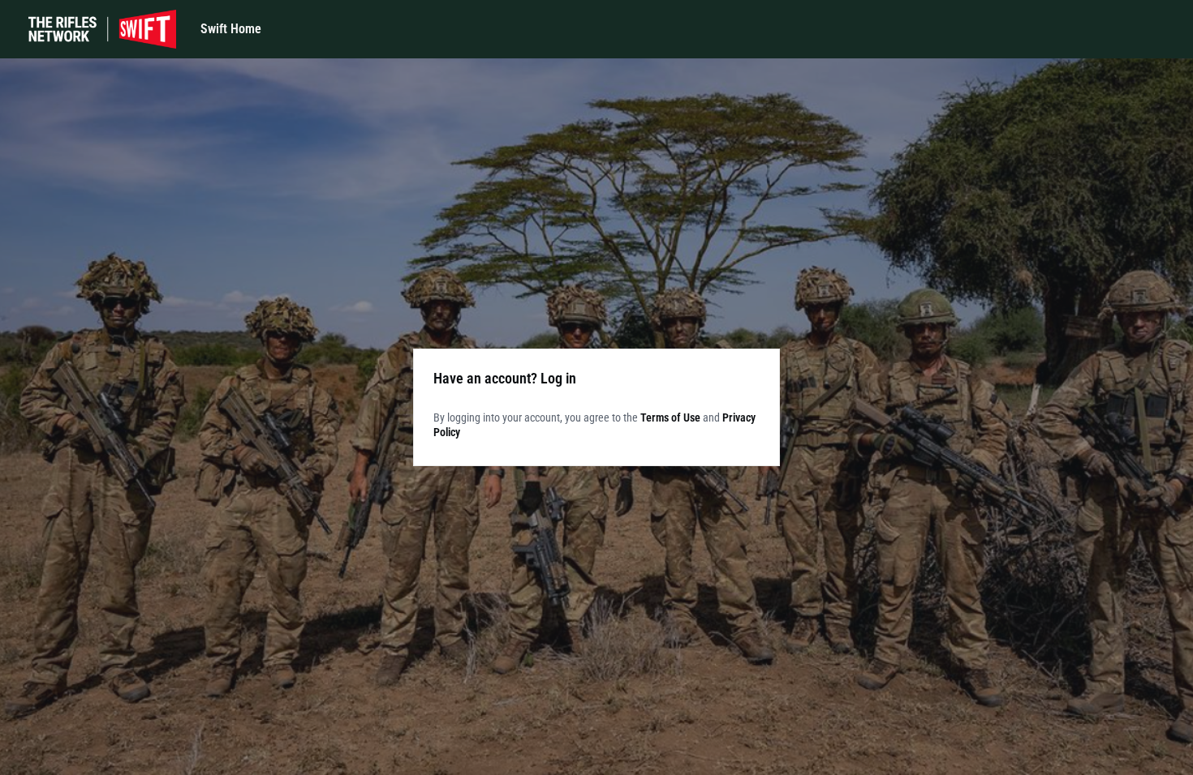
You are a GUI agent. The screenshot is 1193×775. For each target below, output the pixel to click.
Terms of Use (670, 417)
